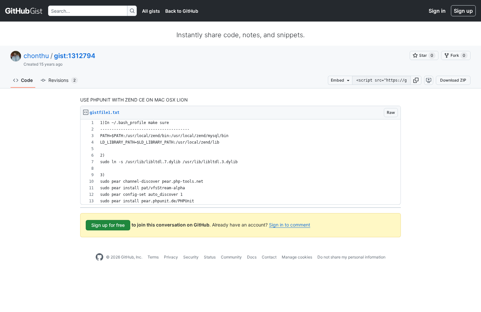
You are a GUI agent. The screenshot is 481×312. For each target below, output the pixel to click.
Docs (252, 257)
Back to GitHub (181, 11)
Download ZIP (453, 80)
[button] (415, 80)
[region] (240, 162)
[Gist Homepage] (24, 11)
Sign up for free (108, 225)
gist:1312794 (74, 56)
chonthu (36, 56)
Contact (269, 257)
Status (210, 257)
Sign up (463, 11)
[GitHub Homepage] (99, 257)
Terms (153, 257)
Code (27, 80)
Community (231, 257)
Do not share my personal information (351, 257)
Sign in (437, 11)
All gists (151, 11)
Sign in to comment (289, 224)
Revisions (62, 80)
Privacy (171, 257)
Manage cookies (297, 257)
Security (191, 257)
